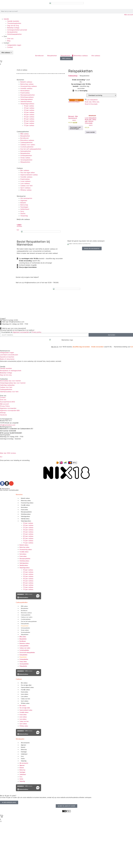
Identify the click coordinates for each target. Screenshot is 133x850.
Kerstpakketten (12, 32)
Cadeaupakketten (26, 142)
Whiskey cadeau (25, 190)
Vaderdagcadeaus (26, 99)
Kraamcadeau (25, 93)
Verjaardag (24, 216)
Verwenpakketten (26, 160)
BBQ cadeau (24, 134)
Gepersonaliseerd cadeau (29, 175)
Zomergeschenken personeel (17, 30)
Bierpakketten (25, 136)
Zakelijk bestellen (13, 21)
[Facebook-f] (2, 483)
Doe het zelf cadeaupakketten (30, 149)
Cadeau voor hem (26, 186)
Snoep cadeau (25, 158)
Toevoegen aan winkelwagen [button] (75, 128)
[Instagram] (7, 483)
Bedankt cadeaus (26, 82)
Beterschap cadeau (26, 84)
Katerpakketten (25, 151)
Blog (8, 41)
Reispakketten (25, 153)
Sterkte (22, 213)
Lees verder (90, 132)
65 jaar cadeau (29, 121)
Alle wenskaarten (26, 198)
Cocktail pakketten (26, 147)
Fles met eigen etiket (27, 172)
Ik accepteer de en (21, 332)
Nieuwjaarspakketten (27, 95)
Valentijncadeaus (26, 101)
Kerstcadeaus (24, 90)
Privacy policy (36, 332)
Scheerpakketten (26, 155)
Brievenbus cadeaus (27, 140)
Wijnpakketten (25, 162)
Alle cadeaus (5, 52)
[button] (41, 78)
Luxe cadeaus (25, 183)
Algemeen (23, 200)
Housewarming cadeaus (28, 86)
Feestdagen (24, 207)
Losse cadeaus (25, 181)
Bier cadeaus (24, 170)
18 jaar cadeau (29, 106)
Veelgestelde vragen (14, 45)
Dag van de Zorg (13, 25)
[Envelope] (11, 483)
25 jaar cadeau (29, 110)
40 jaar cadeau (29, 114)
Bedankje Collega (13, 28)
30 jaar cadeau (29, 112)
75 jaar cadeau (29, 125)
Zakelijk (6, 19)
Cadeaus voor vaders (27, 145)
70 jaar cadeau (29, 123)
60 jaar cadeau (29, 119)
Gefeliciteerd (24, 209)
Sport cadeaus (25, 188)
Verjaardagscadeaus (27, 104)
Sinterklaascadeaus (27, 97)
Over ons (10, 38)
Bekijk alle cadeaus (23, 219)
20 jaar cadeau (29, 108)
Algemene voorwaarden (21, 332)
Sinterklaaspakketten (14, 34)
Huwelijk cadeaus (26, 88)
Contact (10, 47)
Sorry (22, 211)
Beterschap (24, 205)
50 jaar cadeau (29, 117)
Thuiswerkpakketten (14, 23)
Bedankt (23, 203)
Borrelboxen (24, 138)
